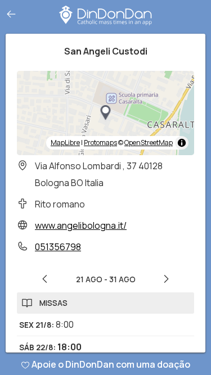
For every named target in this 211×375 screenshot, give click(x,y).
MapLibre (65, 142)
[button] (105, 113)
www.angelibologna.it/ (81, 225)
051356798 (58, 247)
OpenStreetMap (148, 142)
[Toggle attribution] (181, 143)
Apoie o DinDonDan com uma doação (111, 364)
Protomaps (100, 142)
